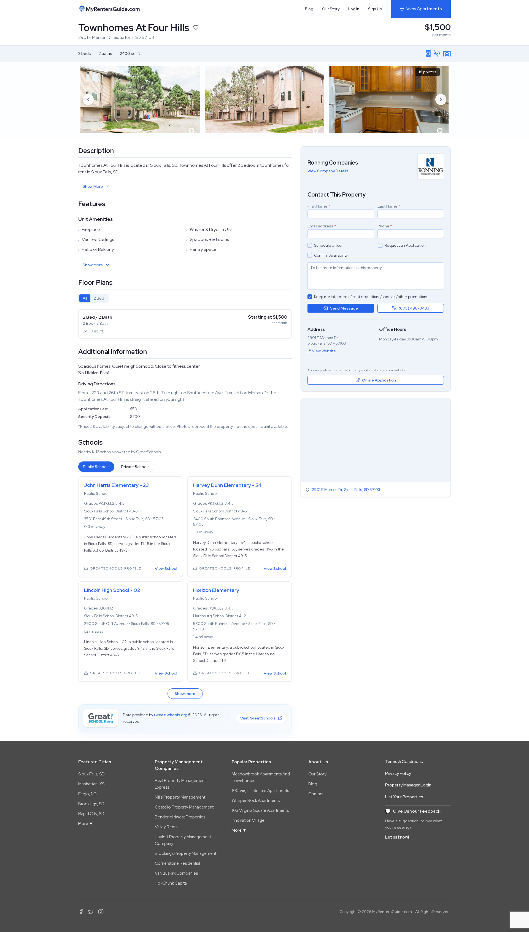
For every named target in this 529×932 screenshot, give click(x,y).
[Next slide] (440, 99)
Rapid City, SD (91, 813)
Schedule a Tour (328, 245)
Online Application (379, 380)
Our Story (330, 8)
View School (166, 568)
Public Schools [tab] (96, 466)
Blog (309, 8)
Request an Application (405, 245)
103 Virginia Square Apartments (260, 810)
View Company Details (327, 170)
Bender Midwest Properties (180, 817)
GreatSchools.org (170, 714)
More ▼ (85, 823)
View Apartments (424, 9)
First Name (318, 206)
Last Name (388, 206)
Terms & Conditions (404, 761)
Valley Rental (167, 827)
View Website (324, 350)
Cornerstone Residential (177, 863)
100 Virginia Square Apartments (260, 790)
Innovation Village (248, 820)
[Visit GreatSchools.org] (100, 718)
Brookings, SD (91, 804)
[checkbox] (309, 245)
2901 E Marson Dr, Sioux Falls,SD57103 (346, 489)
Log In (353, 8)
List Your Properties (404, 797)
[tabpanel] (185, 324)
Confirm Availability (331, 255)
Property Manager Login (408, 785)
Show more (185, 693)
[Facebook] (81, 911)
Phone (384, 226)
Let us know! (397, 837)
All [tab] (85, 298)
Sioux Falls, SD (91, 774)
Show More (93, 186)
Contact (315, 794)
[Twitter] (91, 911)
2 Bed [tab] (99, 298)
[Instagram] (101, 911)
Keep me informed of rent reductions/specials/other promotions (371, 296)
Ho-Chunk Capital (171, 883)
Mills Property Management (180, 797)
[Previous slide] (88, 99)
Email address (321, 226)
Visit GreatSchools (258, 718)
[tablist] (93, 298)
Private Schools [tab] (135, 466)
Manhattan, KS (91, 784)
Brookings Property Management (185, 853)
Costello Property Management (184, 807)
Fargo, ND (87, 794)
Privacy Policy (398, 773)
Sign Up (375, 8)
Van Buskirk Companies (176, 873)
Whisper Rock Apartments (256, 800)
